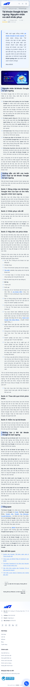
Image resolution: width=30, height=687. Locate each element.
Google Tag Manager (21, 514)
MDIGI (13, 527)
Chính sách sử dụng (6, 663)
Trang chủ (4, 8)
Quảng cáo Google (13, 8)
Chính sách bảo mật (6, 655)
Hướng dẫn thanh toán (7, 665)
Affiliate (3, 639)
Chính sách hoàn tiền (6, 660)
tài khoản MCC (17, 292)
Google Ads (9, 514)
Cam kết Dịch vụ (5, 653)
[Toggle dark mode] (22, 3)
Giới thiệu (3, 634)
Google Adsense (6, 516)
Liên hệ (3, 636)
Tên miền (7, 270)
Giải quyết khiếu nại (6, 658)
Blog (2, 642)
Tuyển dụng (4, 644)
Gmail (16, 512)
